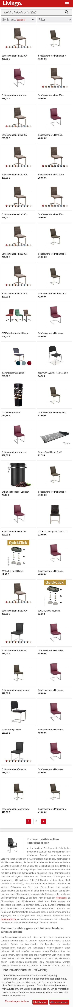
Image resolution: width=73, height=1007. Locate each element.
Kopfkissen (61, 898)
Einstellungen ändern (17, 1001)
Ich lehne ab (40, 1002)
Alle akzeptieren (59, 1002)
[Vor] (43, 821)
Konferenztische (8, 919)
